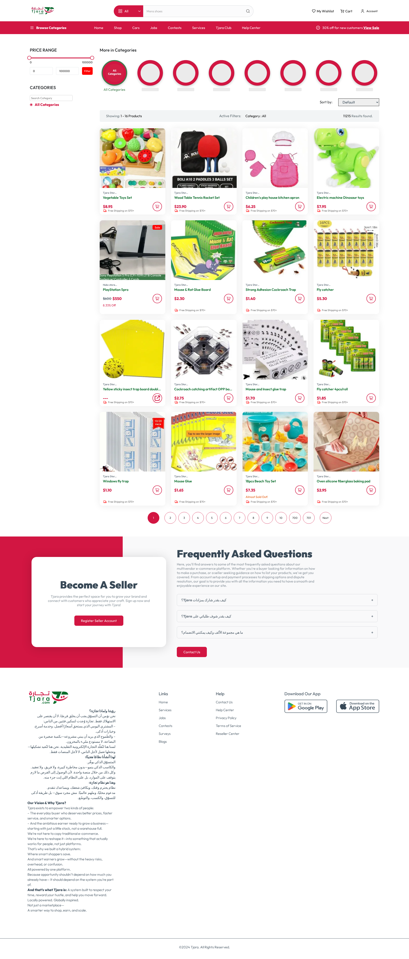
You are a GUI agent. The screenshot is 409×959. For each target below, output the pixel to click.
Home (98, 28)
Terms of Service (228, 726)
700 (295, 517)
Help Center (251, 28)
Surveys (165, 733)
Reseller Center (227, 733)
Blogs (163, 741)
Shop (118, 28)
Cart (348, 11)
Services (198, 28)
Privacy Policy (226, 718)
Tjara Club (223, 28)
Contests (174, 28)
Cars (136, 28)
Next (325, 517)
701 (309, 517)
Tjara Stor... (110, 192)
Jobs (153, 28)
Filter (87, 71)
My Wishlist (325, 11)
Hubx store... (110, 284)
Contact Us (191, 652)
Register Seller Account (99, 621)
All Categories (47, 104)
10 (280, 517)
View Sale (371, 28)
